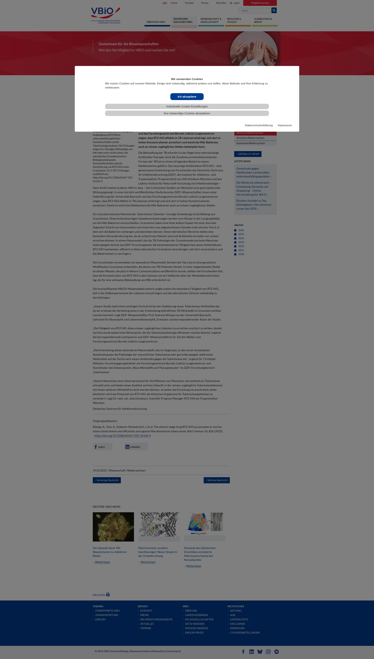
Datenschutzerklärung (259, 125)
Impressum (285, 125)
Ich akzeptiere (187, 96)
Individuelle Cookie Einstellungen (187, 106)
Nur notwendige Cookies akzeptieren (187, 113)
